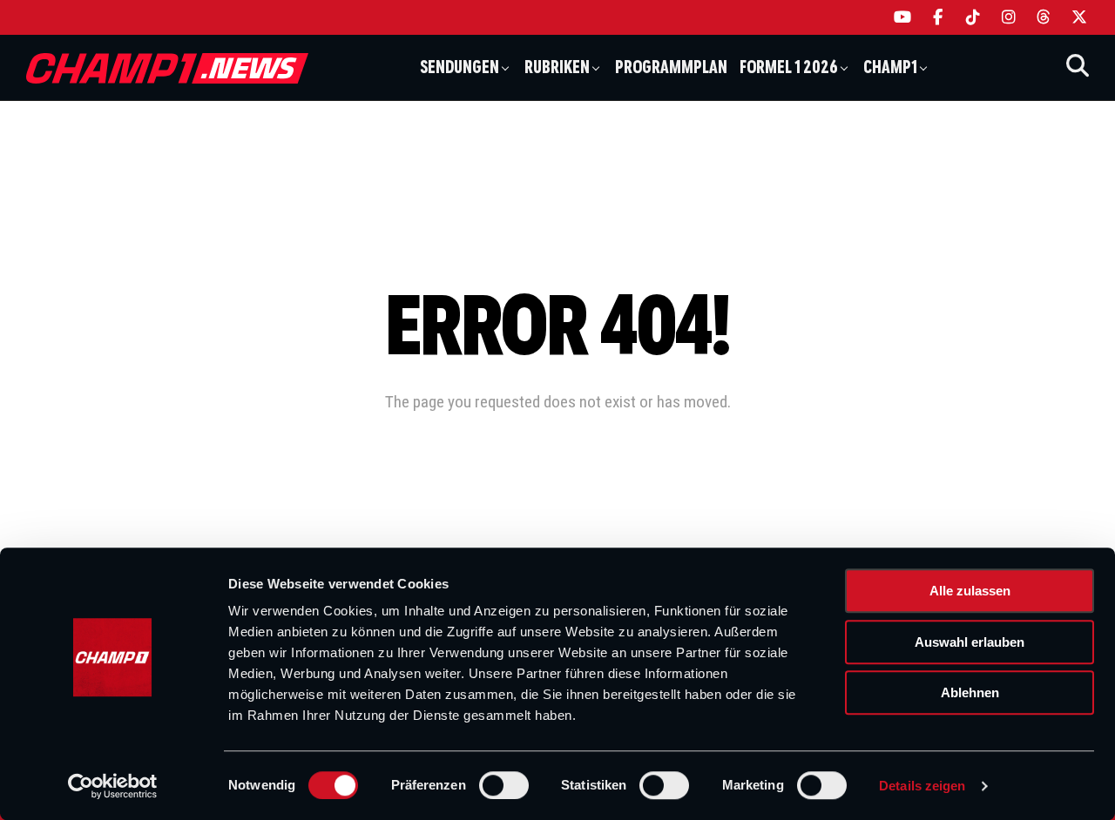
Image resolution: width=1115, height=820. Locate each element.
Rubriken (557, 67)
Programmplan (671, 67)
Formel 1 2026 (789, 67)
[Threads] (1044, 17)
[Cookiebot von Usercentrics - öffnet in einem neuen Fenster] (113, 786)
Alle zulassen (969, 590)
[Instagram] (1009, 17)
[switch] (504, 785)
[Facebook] (939, 17)
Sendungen (459, 67)
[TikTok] (973, 17)
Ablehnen (970, 692)
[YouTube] (903, 17)
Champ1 (890, 67)
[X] (1080, 17)
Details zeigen (922, 785)
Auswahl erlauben (969, 642)
